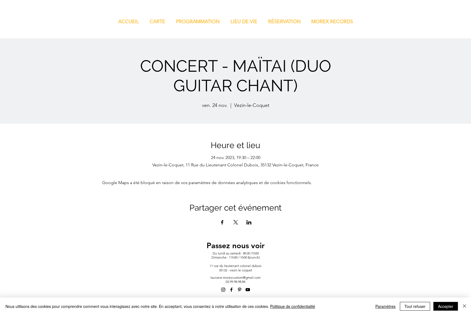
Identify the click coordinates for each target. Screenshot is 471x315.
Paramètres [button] (385, 306)
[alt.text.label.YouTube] (247, 289)
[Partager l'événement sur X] (235, 222)
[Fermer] (464, 306)
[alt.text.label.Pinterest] (239, 289)
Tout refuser (414, 306)
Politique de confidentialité (292, 306)
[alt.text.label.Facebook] (231, 289)
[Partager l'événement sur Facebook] (222, 222)
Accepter (445, 306)
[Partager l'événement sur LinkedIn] (249, 222)
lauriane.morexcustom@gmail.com (235, 277)
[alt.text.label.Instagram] (223, 289)
